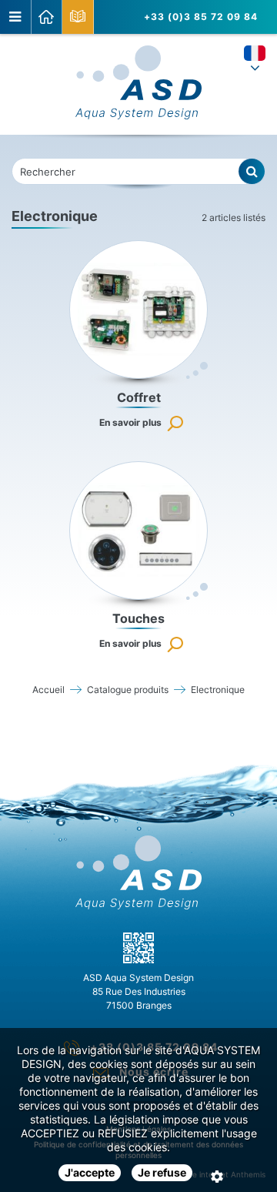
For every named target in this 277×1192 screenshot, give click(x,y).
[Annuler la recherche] (252, 171)
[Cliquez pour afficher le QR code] (138, 948)
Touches (138, 618)
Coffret (139, 397)
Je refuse (162, 1172)
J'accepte (90, 1172)
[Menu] (16, 17)
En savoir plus (130, 422)
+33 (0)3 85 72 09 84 (201, 16)
